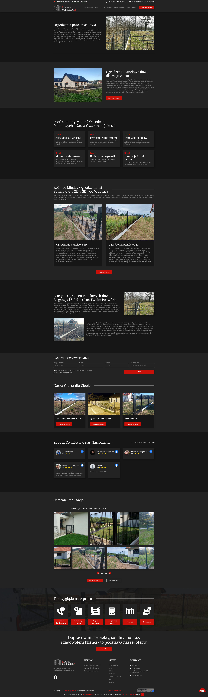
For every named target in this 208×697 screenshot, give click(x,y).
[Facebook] (55, 677)
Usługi (102, 7)
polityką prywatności (66, 372)
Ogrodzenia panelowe (91, 671)
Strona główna (89, 7)
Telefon (107, 363)
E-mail (81, 363)
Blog (128, 7)
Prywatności (126, 694)
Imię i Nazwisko (59, 363)
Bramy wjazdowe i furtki (91, 665)
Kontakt (134, 7)
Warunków (133, 694)
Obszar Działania (119, 7)
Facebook (151, 442)
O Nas (96, 7)
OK (142, 694)
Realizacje (109, 7)
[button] (98, 573)
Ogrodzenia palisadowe (91, 668)
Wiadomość (135, 363)
